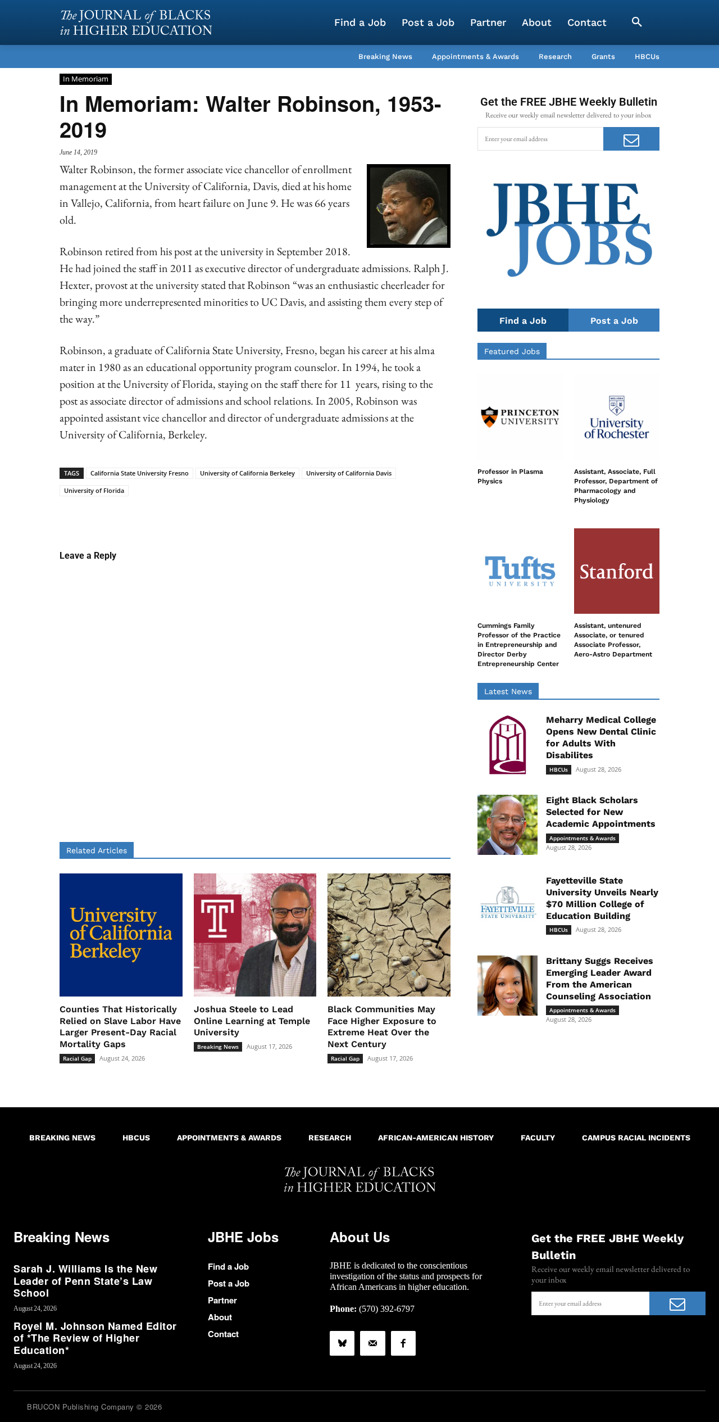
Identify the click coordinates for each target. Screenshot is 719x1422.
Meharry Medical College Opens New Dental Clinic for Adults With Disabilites (601, 737)
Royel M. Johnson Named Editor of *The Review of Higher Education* (95, 1338)
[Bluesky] (342, 1343)
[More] (341, 513)
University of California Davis (349, 473)
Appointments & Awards (582, 838)
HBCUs (558, 769)
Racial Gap (77, 1058)
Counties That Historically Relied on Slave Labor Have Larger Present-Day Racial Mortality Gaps (120, 1026)
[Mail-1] (372, 1343)
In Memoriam (85, 79)
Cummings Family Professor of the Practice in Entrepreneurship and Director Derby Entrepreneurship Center (519, 644)
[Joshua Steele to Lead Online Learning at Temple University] (255, 935)
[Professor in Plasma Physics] (520, 417)
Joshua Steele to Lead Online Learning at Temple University (252, 1021)
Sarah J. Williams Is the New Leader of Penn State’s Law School (85, 1280)
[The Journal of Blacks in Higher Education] (136, 22)
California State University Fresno (139, 473)
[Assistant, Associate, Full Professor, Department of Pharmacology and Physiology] (616, 417)
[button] (637, 22)
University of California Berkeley (247, 473)
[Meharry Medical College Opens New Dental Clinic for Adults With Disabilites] (507, 744)
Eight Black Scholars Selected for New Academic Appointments (601, 812)
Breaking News (218, 1046)
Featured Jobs (512, 351)
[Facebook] (403, 1343)
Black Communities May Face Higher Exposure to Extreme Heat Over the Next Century (381, 1026)
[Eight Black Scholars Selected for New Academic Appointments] (507, 825)
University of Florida (94, 490)
